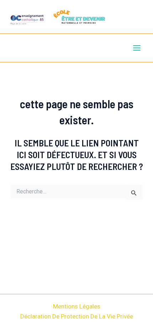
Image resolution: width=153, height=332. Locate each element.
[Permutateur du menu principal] (137, 48)
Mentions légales (76, 306)
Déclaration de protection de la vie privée (76, 316)
